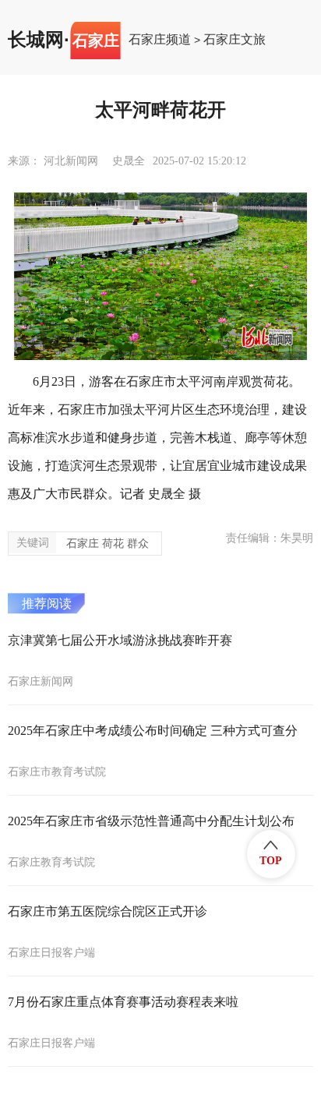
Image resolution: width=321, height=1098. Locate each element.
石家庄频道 (160, 40)
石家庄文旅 (234, 40)
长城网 (36, 40)
